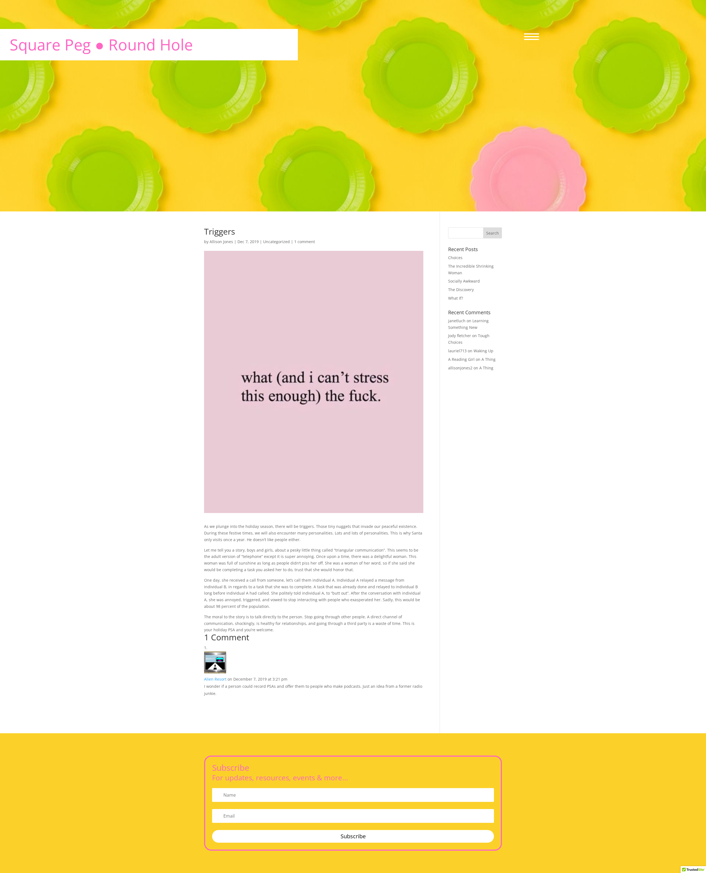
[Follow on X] (628, 278)
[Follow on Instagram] (643, 278)
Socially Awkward (464, 281)
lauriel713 (457, 350)
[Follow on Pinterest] (659, 278)
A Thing (489, 359)
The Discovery (461, 289)
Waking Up (483, 350)
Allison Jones (221, 241)
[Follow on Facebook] (612, 278)
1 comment (304, 241)
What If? (455, 298)
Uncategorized (276, 241)
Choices (455, 257)
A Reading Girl (461, 359)
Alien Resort (215, 679)
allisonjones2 (460, 367)
